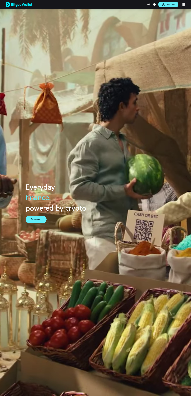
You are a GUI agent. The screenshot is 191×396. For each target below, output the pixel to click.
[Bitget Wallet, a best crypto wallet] (22, 4)
